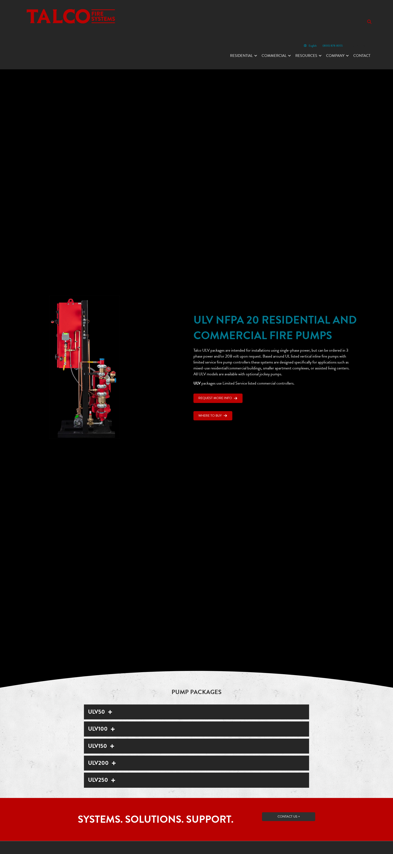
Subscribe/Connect (359, 46)
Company (335, 55)
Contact (361, 55)
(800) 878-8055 (333, 46)
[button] (370, 22)
